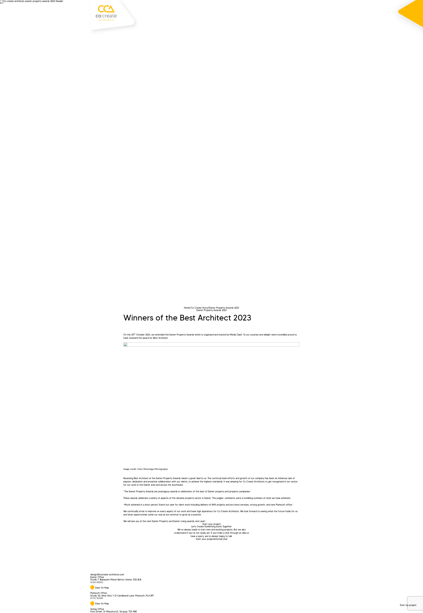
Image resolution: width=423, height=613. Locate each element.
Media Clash (236, 334)
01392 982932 (96, 582)
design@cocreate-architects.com (107, 574)
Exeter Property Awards (181, 334)
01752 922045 (96, 598)
